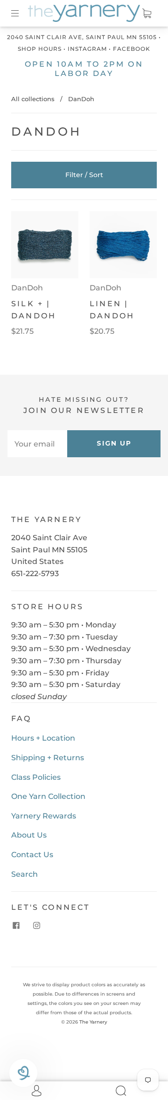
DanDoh (27, 287)
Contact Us (32, 854)
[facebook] (16, 925)
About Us (29, 835)
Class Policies (36, 777)
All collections (33, 99)
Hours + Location (43, 738)
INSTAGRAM (87, 48)
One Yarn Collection (48, 796)
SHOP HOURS (40, 48)
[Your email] (37, 443)
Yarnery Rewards (43, 815)
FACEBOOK (131, 48)
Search (24, 874)
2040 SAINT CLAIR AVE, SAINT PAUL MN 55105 (82, 37)
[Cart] (146, 13)
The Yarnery (93, 1022)
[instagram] (36, 925)
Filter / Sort (84, 175)
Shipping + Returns (47, 757)
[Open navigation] (21, 13)
